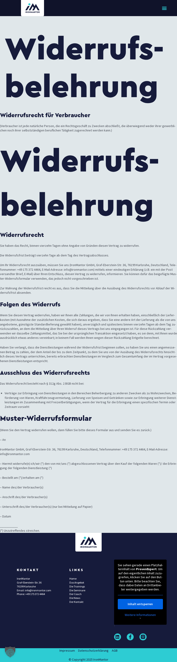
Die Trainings (77, 586)
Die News (74, 598)
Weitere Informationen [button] (140, 615)
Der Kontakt (76, 602)
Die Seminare (77, 590)
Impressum (67, 650)
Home (73, 578)
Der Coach (75, 594)
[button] (164, 8)
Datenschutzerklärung (93, 650)
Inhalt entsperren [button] (140, 604)
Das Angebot (76, 582)
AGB (115, 650)
